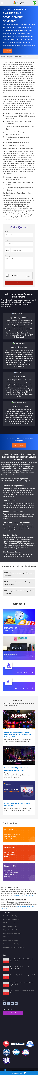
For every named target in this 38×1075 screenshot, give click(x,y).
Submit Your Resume (13, 1013)
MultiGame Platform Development (14, 947)
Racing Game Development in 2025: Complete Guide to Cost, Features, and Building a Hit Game (17, 734)
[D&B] (5, 1071)
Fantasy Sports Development (12, 933)
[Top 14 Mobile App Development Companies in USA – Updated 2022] (26, 1052)
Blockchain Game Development (13, 923)
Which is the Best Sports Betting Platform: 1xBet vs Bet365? (21, 968)
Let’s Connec (19, 445)
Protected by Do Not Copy (23, 1070)
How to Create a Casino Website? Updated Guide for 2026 (21, 960)
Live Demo (7, 51)
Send (19, 283)
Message (7, 256)
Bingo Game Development (11, 940)
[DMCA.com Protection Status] (9, 1071)
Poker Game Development (11, 937)
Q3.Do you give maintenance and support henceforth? (17, 592)
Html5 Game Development (11, 919)
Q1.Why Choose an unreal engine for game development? (18, 574)
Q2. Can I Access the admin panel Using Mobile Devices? (17, 583)
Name (6, 231)
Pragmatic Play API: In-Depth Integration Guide (22, 975)
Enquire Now (17, 1073)
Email (6, 240)
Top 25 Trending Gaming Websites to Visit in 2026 (22, 991)
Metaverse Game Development (13, 944)
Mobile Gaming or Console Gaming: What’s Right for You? (21, 984)
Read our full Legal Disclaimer (24, 896)
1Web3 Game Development (12, 916)
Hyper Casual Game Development (14, 930)
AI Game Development (10, 926)
